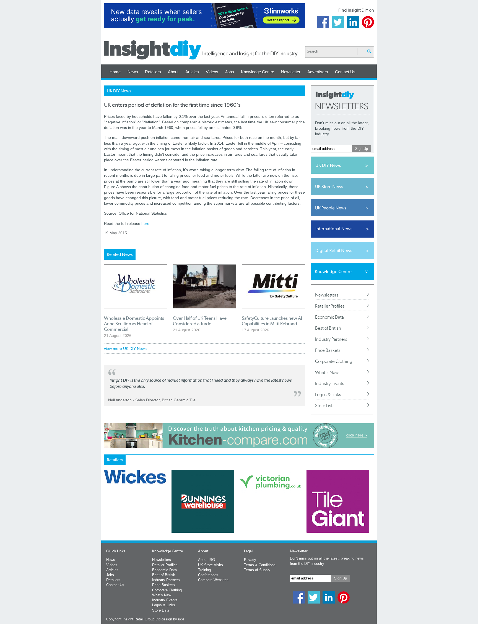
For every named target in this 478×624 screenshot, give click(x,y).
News (133, 71)
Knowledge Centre (257, 71)
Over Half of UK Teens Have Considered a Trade (200, 320)
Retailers (153, 71)
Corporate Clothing (333, 361)
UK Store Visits (210, 565)
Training (204, 570)
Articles (192, 71)
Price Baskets (328, 350)
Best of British (328, 328)
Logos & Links (328, 394)
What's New (327, 372)
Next (261, 516)
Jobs (229, 71)
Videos (212, 71)
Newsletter (290, 71)
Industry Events (329, 383)
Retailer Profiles (330, 306)
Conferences (208, 575)
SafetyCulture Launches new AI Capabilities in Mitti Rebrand (272, 320)
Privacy (250, 560)
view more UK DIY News (125, 348)
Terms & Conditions (260, 565)
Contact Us (345, 71)
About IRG (206, 560)
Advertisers (317, 71)
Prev (107, 516)
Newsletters (326, 295)
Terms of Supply (257, 570)
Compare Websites (213, 580)
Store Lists (324, 405)
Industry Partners (331, 339)
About (173, 71)
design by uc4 (173, 619)
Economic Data (329, 317)
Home (115, 71)
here (145, 223)
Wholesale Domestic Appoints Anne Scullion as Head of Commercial (134, 323)
